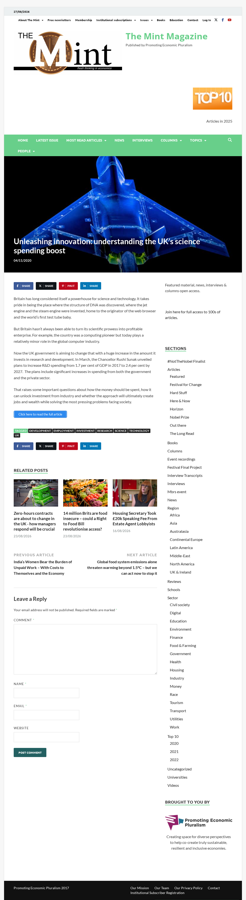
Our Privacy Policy (188, 888)
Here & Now (180, 400)
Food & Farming (183, 645)
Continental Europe (186, 539)
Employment (64, 430)
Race (174, 694)
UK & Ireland (180, 572)
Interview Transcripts (185, 475)
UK (17, 435)
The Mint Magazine (167, 36)
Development (40, 430)
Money (176, 686)
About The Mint (28, 20)
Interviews (142, 140)
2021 (174, 751)
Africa (175, 515)
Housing (177, 670)
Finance (176, 637)
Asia (173, 523)
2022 (174, 759)
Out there (178, 425)
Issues (144, 20)
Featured (177, 376)
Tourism (176, 702)
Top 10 (172, 736)
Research (104, 430)
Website (21, 728)
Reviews (174, 581)
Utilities (176, 718)
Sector (172, 597)
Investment (85, 430)
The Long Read (182, 433)
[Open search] (230, 140)
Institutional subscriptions (114, 20)
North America (182, 564)
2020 (174, 743)
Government (180, 653)
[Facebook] (223, 20)
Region (173, 508)
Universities (177, 777)
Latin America (181, 547)
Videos (173, 785)
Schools (173, 589)
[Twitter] (216, 20)
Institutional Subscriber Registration (157, 893)
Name (20, 684)
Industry (177, 678)
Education (176, 20)
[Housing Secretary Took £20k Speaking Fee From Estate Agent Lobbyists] (135, 494)
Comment (24, 620)
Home (23, 140)
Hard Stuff (178, 392)
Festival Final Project (184, 467)
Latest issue (47, 140)
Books (161, 20)
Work (174, 727)
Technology (139, 430)
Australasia (179, 531)
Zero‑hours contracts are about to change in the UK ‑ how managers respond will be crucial (35, 521)
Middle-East (180, 555)
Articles (173, 369)
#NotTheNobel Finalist (186, 361)
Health (175, 661)
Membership (83, 20)
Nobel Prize (179, 417)
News (119, 140)
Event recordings (181, 459)
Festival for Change (186, 384)
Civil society (180, 604)
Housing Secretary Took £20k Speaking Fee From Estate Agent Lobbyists (135, 518)
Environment (180, 629)
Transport (178, 710)
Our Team (161, 888)
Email (20, 706)
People (24, 151)
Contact (192, 20)
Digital (175, 612)
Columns (169, 140)
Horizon (176, 409)
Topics (196, 140)
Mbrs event (176, 491)
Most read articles (84, 140)
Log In (207, 20)
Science (121, 430)
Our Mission (139, 888)
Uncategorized (179, 769)
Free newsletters (59, 20)
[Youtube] (229, 20)
